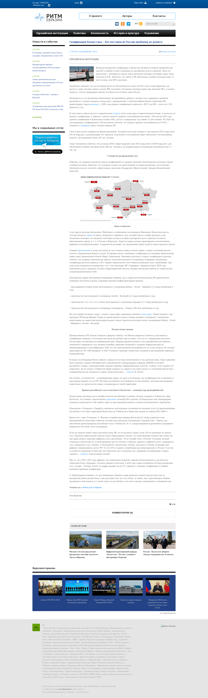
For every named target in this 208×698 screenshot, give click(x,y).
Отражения (151, 33)
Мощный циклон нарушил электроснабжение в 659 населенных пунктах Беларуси (46, 67)
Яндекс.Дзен (88, 487)
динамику (94, 104)
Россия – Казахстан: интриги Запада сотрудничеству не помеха (158, 553)
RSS (137, 23)
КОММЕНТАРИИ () (122, 513)
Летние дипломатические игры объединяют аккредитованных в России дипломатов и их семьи (47, 82)
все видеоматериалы (168, 613)
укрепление (111, 399)
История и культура (126, 33)
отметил (130, 372)
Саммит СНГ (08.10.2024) (50, 600)
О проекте (95, 16)
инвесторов (146, 314)
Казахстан (77, 496)
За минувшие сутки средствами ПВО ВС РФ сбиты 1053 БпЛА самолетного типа (48, 107)
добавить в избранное (164, 3)
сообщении (85, 125)
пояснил (84, 454)
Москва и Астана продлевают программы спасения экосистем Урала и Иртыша (83, 554)
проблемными (84, 250)
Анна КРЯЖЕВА (85, 52)
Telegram (98, 487)
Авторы (127, 16)
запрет (89, 235)
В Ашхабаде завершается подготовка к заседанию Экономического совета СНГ (47, 54)
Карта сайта (139, 3)
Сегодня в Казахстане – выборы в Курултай (45, 96)
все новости (36, 117)
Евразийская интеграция (52, 33)
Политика (79, 33)
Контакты (159, 16)
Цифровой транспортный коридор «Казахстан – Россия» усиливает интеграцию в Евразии (121, 554)
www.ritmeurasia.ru (65, 689)
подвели (116, 113)
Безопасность (100, 33)
